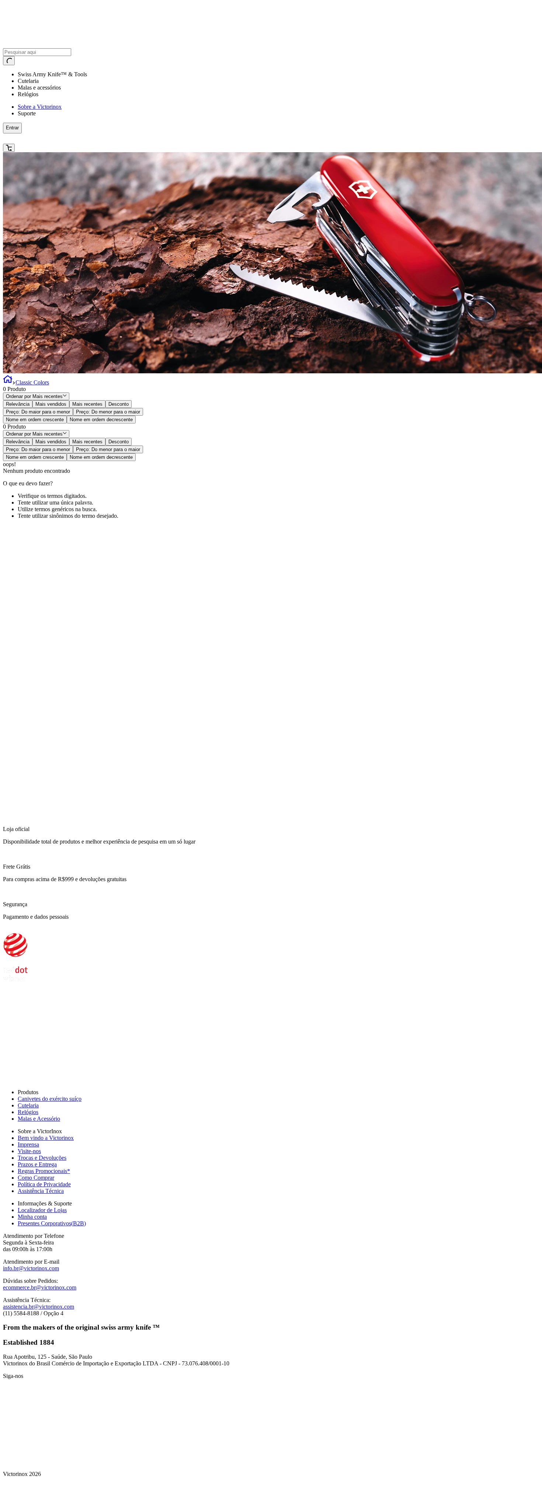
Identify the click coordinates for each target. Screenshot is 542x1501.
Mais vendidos (50, 404)
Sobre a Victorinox (40, 107)
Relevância (17, 404)
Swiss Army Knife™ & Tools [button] (52, 74)
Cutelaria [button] (28, 81)
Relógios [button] (28, 94)
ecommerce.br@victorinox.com (39, 1287)
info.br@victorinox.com (31, 1268)
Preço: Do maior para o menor (38, 412)
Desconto (118, 404)
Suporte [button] (27, 113)
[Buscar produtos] (9, 60)
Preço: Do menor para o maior (108, 412)
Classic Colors (32, 382)
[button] (137, 138)
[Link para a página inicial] (8, 382)
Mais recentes (87, 404)
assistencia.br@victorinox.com (38, 1306)
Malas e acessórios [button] (39, 87)
